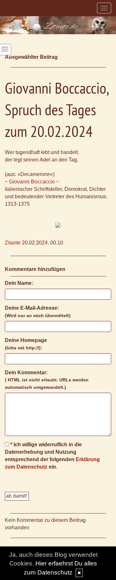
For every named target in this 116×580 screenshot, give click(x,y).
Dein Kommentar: (47, 380)
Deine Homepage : (26, 343)
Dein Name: (19, 283)
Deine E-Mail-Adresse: (38, 311)
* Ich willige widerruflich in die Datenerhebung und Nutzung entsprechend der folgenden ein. (52, 456)
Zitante (13, 242)
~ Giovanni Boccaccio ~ (32, 181)
